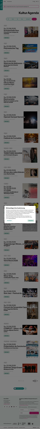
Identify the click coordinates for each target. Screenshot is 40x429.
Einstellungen (9, 220)
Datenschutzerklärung (12, 218)
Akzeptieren (31, 220)
